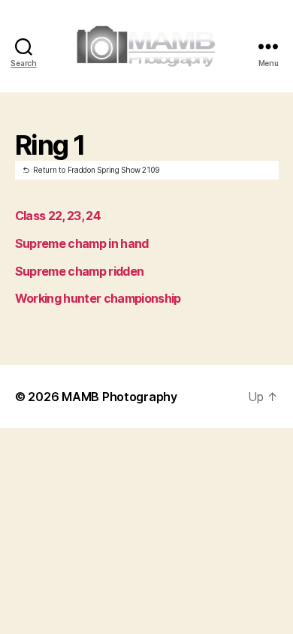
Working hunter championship (98, 298)
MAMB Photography (119, 396)
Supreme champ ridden (79, 271)
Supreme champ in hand (82, 243)
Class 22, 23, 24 (58, 215)
